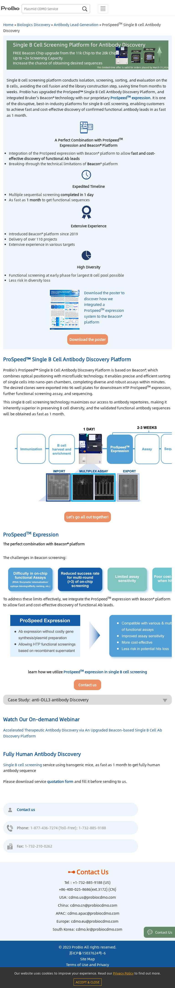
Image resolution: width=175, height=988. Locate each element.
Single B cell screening (22, 765)
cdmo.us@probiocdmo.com (92, 897)
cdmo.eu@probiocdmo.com (94, 921)
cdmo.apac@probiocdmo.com (93, 913)
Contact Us (92, 872)
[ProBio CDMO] (9, 8)
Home (8, 24)
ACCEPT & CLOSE (88, 982)
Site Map (87, 959)
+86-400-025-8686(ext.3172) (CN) (87, 889)
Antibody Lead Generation (76, 24)
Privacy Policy (123, 973)
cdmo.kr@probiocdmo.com (99, 929)
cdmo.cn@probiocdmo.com (93, 905)
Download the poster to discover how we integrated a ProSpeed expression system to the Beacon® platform (104, 307)
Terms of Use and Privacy (87, 964)
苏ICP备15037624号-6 (87, 953)
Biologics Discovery (33, 24)
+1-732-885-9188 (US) (92, 882)
